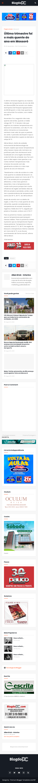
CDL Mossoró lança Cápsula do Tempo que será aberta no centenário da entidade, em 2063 (18, 317)
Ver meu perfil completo (11, 736)
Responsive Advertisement (19, 747)
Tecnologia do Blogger (13, 668)
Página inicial (8, 29)
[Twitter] (14, 52)
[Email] (22, 52)
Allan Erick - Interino (21, 275)
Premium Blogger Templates (20, 780)
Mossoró (16, 29)
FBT (34, 780)
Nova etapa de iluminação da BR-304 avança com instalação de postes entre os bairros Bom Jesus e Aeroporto (18, 345)
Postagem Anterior (9, 435)
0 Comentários (22, 46)
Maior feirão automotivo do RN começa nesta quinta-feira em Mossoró (18, 372)
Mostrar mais (30, 293)
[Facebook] (10, 52)
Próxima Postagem (29, 435)
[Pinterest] (18, 52)
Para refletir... (19, 638)
